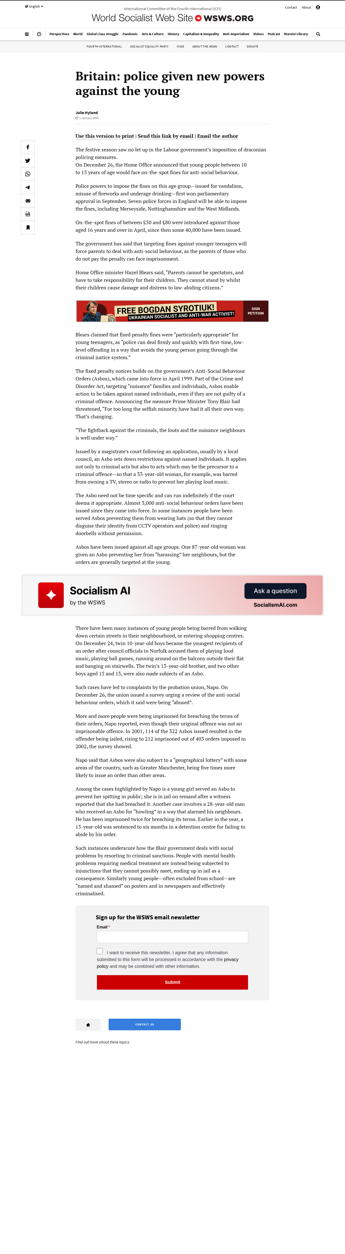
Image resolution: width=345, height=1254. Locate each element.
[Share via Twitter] (27, 160)
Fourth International (104, 46)
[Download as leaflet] (27, 214)
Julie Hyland (87, 112)
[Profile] (318, 8)
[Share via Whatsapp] (27, 173)
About (306, 7)
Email (102, 927)
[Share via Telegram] (27, 187)
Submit (172, 982)
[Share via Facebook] (27, 147)
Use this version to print (105, 135)
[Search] (318, 36)
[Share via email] (27, 200)
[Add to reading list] (27, 227)
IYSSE (180, 46)
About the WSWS (204, 46)
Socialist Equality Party (149, 46)
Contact (291, 7)
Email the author (217, 135)
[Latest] (39, 36)
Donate (252, 46)
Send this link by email (165, 135)
